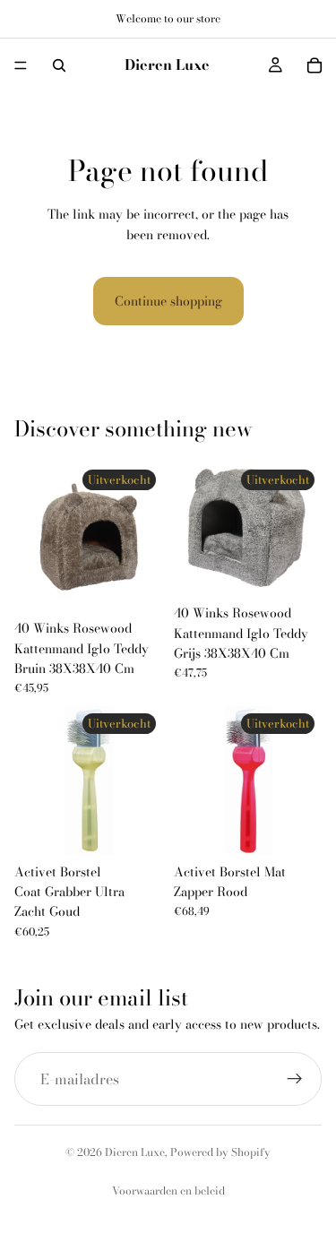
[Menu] (20, 65)
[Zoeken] (59, 65)
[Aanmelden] (295, 1079)
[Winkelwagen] (314, 65)
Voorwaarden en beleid (168, 1190)
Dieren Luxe (135, 1151)
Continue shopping (168, 301)
